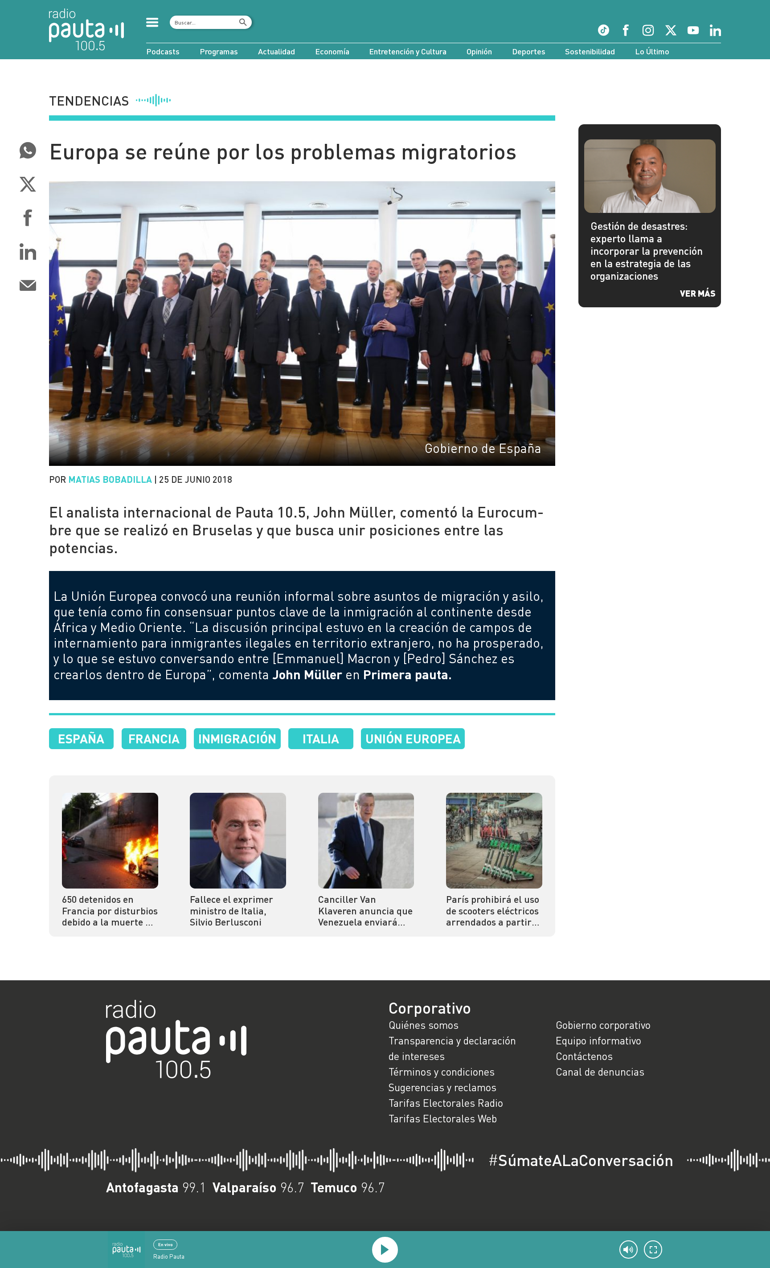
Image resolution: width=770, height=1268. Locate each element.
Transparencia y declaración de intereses (452, 1048)
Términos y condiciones (442, 1071)
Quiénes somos (424, 1025)
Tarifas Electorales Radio (446, 1103)
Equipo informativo (598, 1040)
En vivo (165, 1244)
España (81, 738)
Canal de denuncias (600, 1071)
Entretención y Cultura (407, 51)
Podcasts (163, 51)
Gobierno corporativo (603, 1025)
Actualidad (276, 51)
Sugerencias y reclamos (442, 1087)
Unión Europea (413, 738)
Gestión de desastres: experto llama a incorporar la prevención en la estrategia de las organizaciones (646, 251)
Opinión (479, 51)
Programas (219, 51)
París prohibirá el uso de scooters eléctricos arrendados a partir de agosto (492, 911)
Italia (321, 738)
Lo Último (652, 51)
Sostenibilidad (590, 51)
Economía (332, 51)
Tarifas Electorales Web (443, 1118)
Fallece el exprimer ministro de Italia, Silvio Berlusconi (231, 911)
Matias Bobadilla (110, 479)
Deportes (528, 51)
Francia (154, 738)
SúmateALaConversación (580, 1160)
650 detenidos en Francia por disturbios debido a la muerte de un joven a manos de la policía (110, 911)
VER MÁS (698, 293)
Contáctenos (584, 1056)
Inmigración (237, 738)
